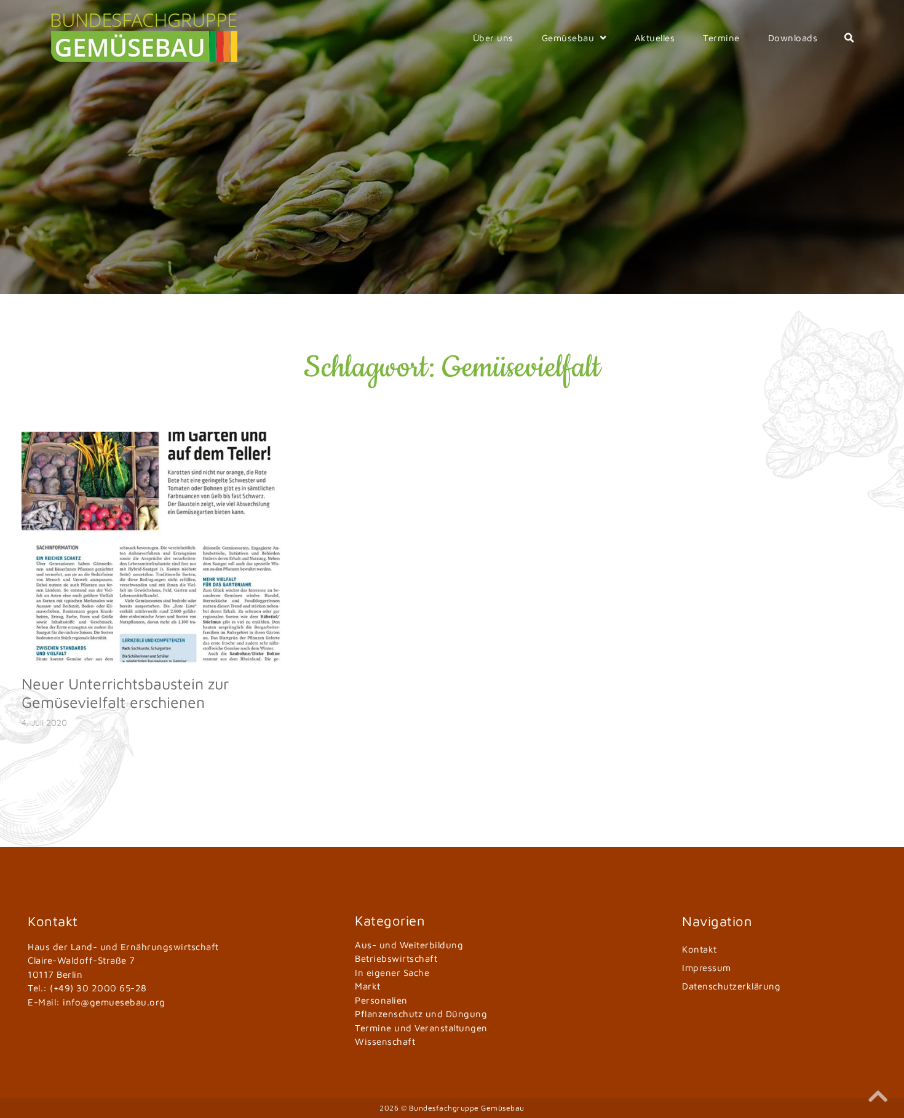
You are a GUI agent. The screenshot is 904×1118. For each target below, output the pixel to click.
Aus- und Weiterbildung (409, 945)
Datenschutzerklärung (731, 986)
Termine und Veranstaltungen (421, 1028)
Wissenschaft (385, 1041)
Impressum (706, 967)
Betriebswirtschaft (396, 958)
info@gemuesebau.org (114, 1002)
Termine (721, 38)
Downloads (793, 38)
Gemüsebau (568, 38)
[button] (848, 38)
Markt (368, 986)
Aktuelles (655, 38)
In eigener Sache (392, 972)
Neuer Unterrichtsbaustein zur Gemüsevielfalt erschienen (125, 693)
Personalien (381, 1000)
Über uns (493, 38)
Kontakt (699, 949)
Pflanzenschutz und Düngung (421, 1014)
